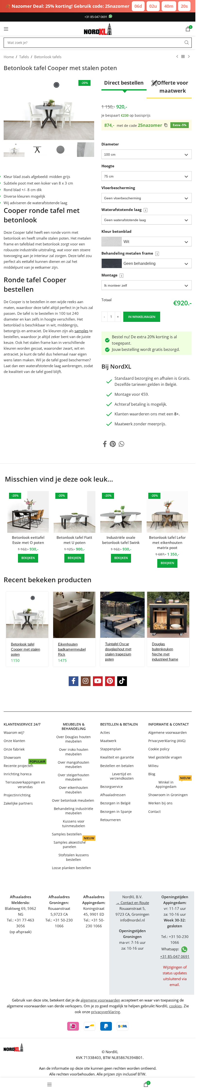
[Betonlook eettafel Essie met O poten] (28, 512)
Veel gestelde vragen (165, 757)
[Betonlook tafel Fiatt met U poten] (74, 512)
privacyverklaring (105, 1011)
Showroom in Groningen (168, 794)
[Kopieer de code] (166, 125)
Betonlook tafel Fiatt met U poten (74, 540)
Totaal (106, 300)
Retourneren (110, 819)
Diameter (110, 144)
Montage (111, 275)
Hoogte (107, 165)
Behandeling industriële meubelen (73, 810)
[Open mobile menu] (6, 29)
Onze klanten (14, 740)
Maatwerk (108, 740)
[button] (146, 154)
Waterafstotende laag (123, 209)
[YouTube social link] (98, 681)
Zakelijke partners (18, 803)
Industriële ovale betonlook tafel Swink (121, 540)
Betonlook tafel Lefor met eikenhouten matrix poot (167, 542)
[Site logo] (97, 28)
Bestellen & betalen (119, 724)
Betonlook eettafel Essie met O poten (28, 540)
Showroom (12, 757)
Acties (105, 732)
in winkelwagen (141, 317)
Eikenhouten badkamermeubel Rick (72, 649)
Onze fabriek (14, 749)
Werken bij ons (160, 803)
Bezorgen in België (115, 803)
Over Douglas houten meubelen (73, 739)
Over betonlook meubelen (73, 800)
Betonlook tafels (47, 56)
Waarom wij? (14, 732)
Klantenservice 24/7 (22, 724)
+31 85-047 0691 (95, 17)
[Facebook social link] (104, 444)
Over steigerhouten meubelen (73, 777)
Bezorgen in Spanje (116, 811)
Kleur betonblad (116, 231)
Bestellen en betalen (117, 765)
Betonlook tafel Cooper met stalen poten (25, 649)
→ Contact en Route (132, 902)
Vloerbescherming (118, 187)
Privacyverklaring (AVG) (166, 740)
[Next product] (189, 57)
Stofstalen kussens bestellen (73, 857)
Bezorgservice (111, 786)
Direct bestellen (124, 82)
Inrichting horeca (18, 774)
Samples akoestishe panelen (74, 843)
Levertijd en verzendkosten (122, 776)
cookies (175, 1005)
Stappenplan (110, 749)
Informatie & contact (168, 724)
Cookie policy (158, 749)
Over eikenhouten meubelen (73, 789)
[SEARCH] (187, 43)
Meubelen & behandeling (74, 726)
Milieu (153, 765)
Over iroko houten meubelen (73, 751)
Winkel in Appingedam (173, 783)
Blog (151, 774)
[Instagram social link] (86, 681)
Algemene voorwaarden (167, 732)
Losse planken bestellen (71, 867)
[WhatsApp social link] (121, 444)
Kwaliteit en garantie (117, 757)
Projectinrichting (17, 794)
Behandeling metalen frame (129, 253)
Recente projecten (24, 765)
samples (81, 330)
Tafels (24, 56)
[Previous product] (177, 57)
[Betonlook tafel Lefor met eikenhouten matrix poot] (167, 512)
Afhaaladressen (113, 794)
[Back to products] (183, 57)
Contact (154, 811)
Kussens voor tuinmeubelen (73, 823)
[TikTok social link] (122, 681)
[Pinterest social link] (112, 444)
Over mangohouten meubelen (73, 764)
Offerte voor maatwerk (172, 86)
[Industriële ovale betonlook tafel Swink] (121, 512)
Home (9, 56)
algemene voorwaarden (100, 1000)
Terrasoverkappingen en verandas (25, 784)
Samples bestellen (67, 834)
